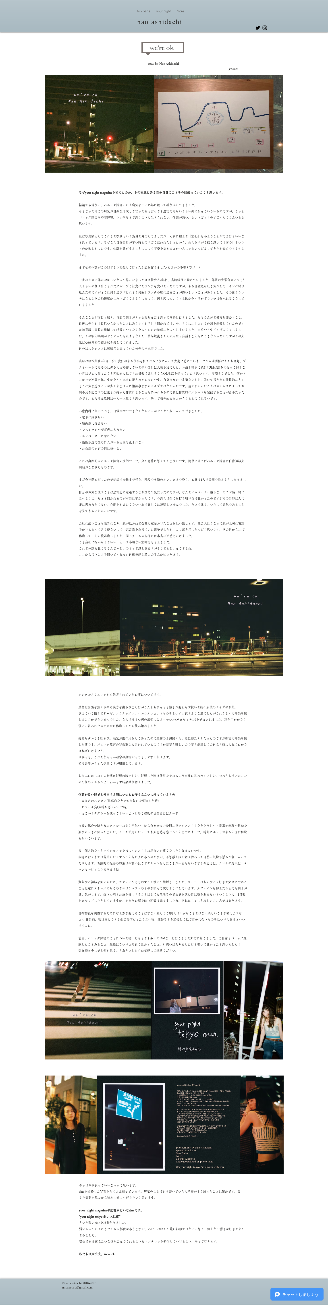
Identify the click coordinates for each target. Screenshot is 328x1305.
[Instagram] (265, 28)
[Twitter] (258, 28)
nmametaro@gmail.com (77, 1287)
